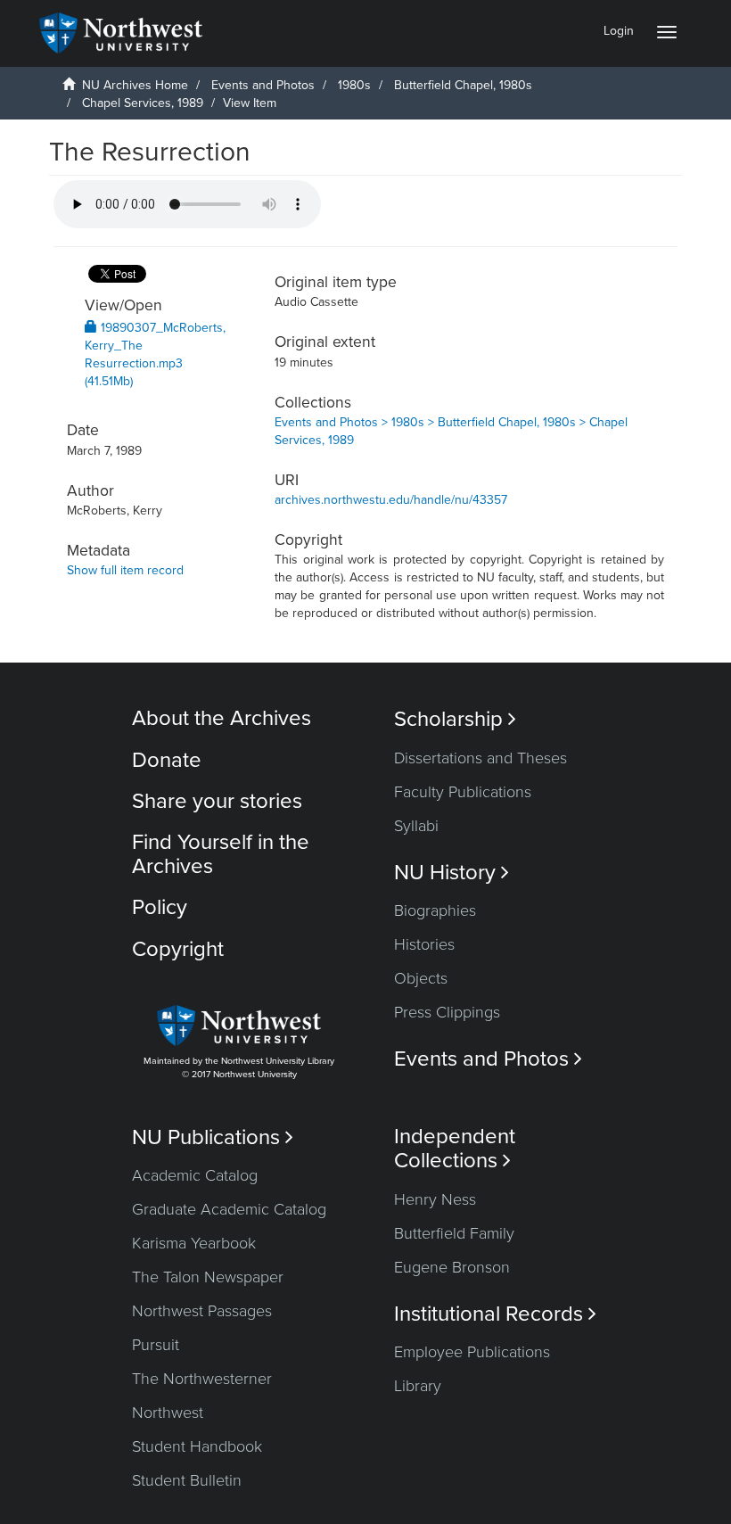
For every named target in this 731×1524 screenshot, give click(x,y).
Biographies (435, 910)
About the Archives (221, 718)
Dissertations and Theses (480, 758)
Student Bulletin (187, 1480)
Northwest (167, 1412)
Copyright (178, 949)
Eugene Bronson (452, 1267)
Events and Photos (263, 85)
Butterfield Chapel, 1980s (463, 85)
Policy (159, 907)
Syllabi (416, 826)
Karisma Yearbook (194, 1243)
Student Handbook (197, 1446)
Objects (421, 978)
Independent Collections (454, 1149)
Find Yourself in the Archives (220, 853)
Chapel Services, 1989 (142, 103)
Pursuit (155, 1345)
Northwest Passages (202, 1311)
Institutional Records (495, 1314)
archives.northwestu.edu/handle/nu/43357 (391, 499)
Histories (424, 944)
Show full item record (125, 570)
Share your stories (217, 801)
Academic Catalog (195, 1175)
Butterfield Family (454, 1233)
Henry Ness (435, 1199)
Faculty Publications (462, 792)
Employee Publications (472, 1352)
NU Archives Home (135, 85)
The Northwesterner (202, 1378)
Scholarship (455, 719)
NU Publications (212, 1137)
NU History (451, 873)
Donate (166, 760)
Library (417, 1386)
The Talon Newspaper (207, 1277)
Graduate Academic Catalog (229, 1209)
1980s (354, 85)
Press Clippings (447, 1012)
